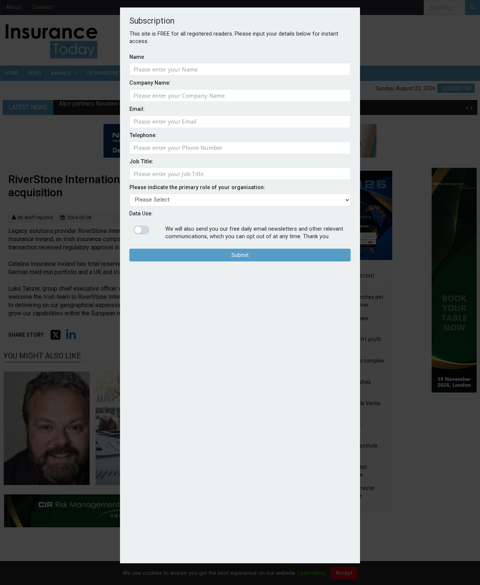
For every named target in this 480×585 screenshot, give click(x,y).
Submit (240, 255)
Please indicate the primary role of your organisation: (197, 188)
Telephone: (143, 135)
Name (136, 57)
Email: (137, 109)
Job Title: (141, 161)
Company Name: (150, 83)
